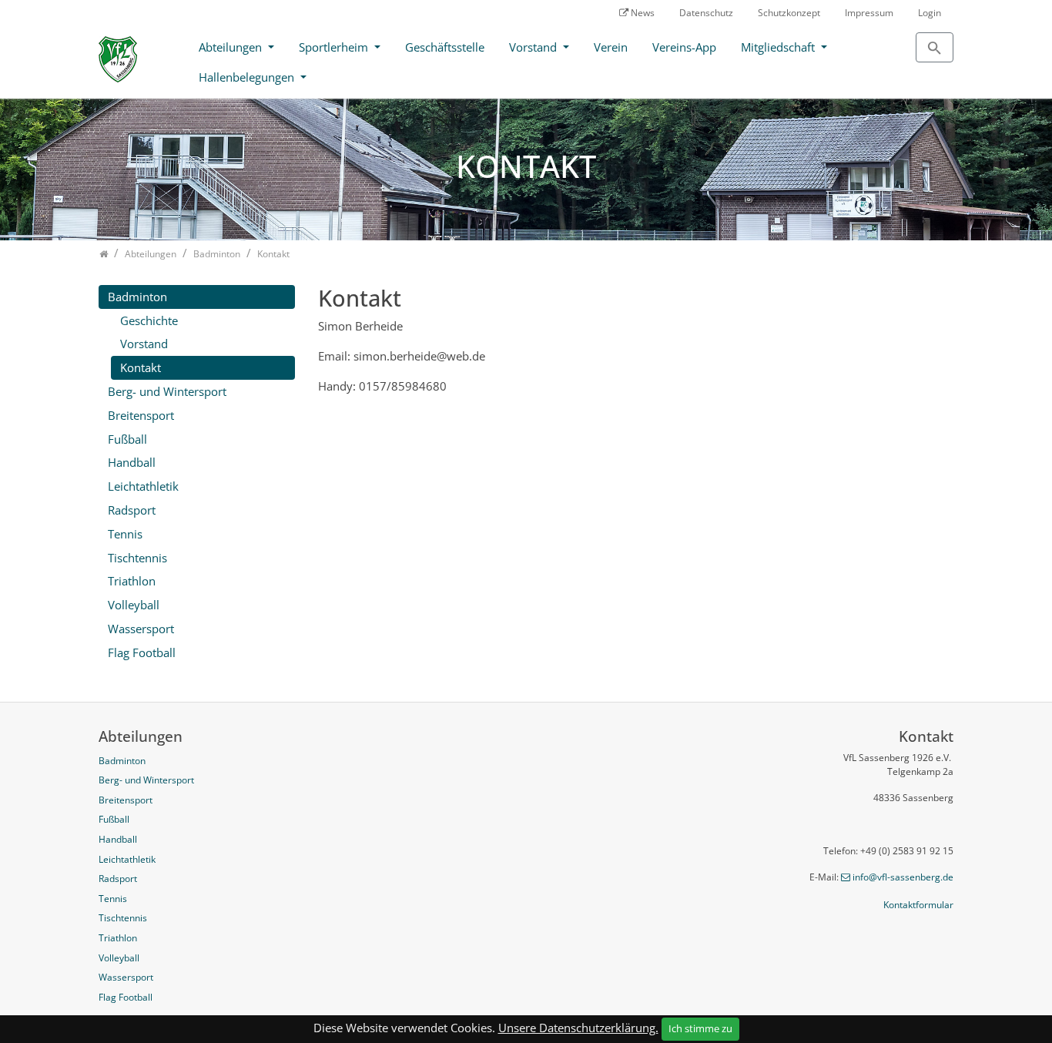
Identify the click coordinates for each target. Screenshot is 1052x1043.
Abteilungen (232, 47)
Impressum (869, 12)
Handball (132, 462)
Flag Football (142, 652)
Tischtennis (137, 557)
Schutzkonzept (789, 12)
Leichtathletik (143, 486)
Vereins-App (684, 47)
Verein (611, 47)
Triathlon (132, 581)
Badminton (137, 296)
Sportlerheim (335, 47)
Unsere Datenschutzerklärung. (578, 1027)
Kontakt (140, 367)
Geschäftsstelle (444, 47)
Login (929, 12)
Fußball (127, 439)
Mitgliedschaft (779, 47)
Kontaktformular (918, 904)
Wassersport (141, 628)
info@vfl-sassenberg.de (903, 877)
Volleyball (133, 604)
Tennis (125, 534)
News (643, 12)
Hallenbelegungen (248, 77)
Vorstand (534, 47)
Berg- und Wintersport (167, 391)
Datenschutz (706, 12)
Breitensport (141, 415)
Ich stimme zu (700, 1028)
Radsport (132, 510)
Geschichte (149, 320)
